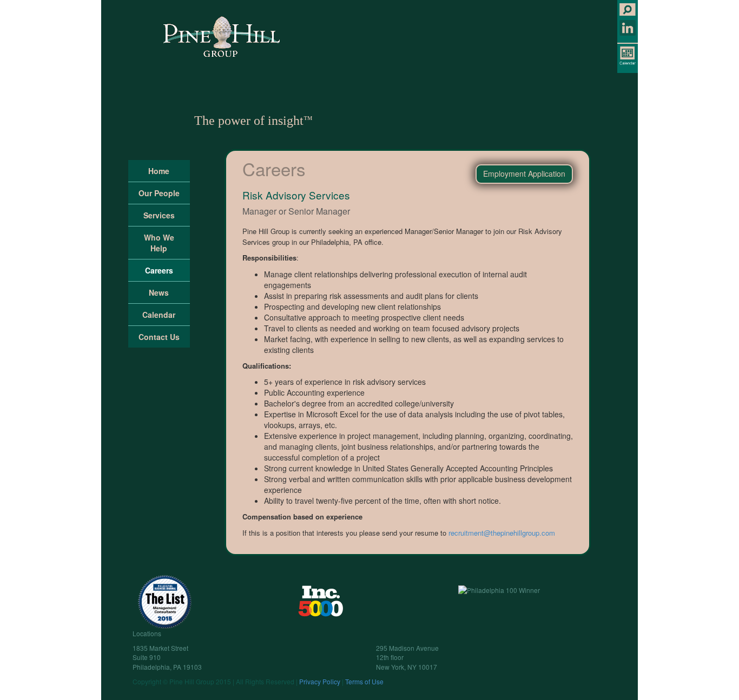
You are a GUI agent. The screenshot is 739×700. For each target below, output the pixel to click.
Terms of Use (364, 681)
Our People (159, 193)
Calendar (158, 314)
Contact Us (159, 336)
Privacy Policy (319, 681)
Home (158, 170)
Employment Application (524, 173)
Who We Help (159, 243)
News (159, 292)
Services (159, 215)
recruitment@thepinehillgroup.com (501, 533)
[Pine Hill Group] (221, 36)
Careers (274, 168)
